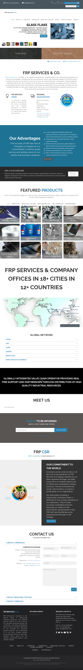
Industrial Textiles (47, 19)
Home (12, 19)
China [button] (8, 347)
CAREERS (35, 650)
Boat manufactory (44, 203)
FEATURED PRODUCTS (73, 61)
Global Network (66, 19)
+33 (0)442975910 (66, 625)
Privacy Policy (41, 435)
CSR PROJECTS (46, 650)
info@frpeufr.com (42, 117)
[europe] (54, 2)
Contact (76, 19)
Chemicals (27, 19)
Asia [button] (7, 343)
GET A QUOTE (71, 6)
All (8, 203)
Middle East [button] (10, 356)
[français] (60, 2)
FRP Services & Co (11, 77)
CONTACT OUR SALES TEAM (70, 325)
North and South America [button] (16, 360)
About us (19, 19)
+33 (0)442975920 (64, 627)
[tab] (41, 339)
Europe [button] (9, 351)
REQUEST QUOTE (73, 173)
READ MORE (44, 35)
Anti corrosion (58, 203)
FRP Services (11, 12)
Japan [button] (8, 339)
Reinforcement (70, 203)
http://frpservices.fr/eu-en (31, 563)
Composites (35, 19)
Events (57, 19)
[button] (72, 3)
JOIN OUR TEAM (54, 61)
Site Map (48, 660)
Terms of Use (36, 660)
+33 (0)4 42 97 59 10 (43, 113)
